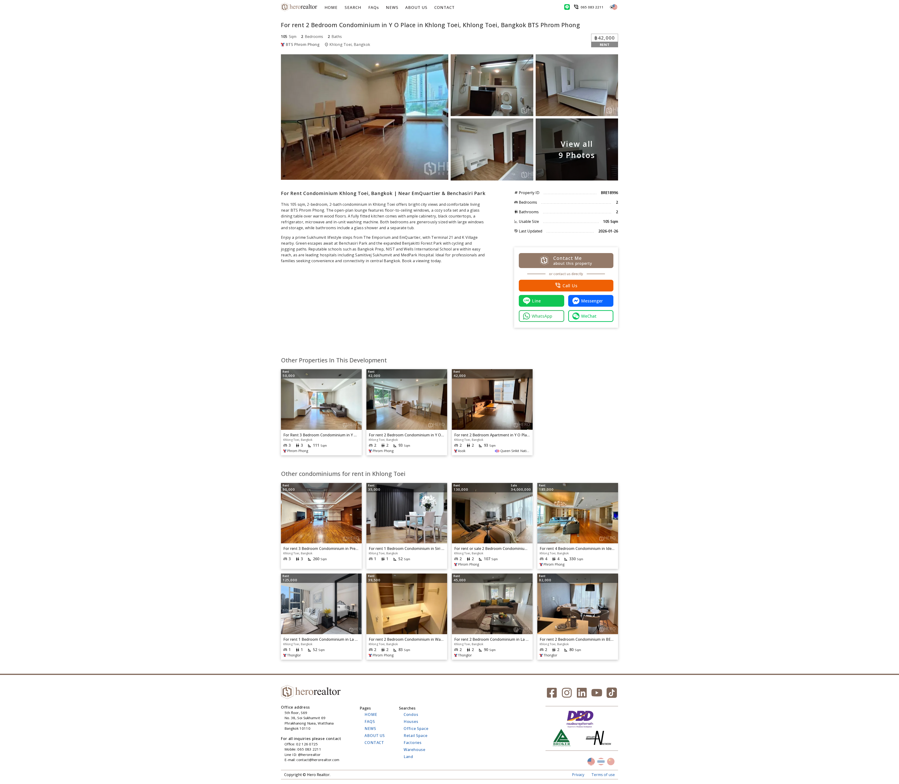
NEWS (392, 7)
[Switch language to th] (601, 761)
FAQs (373, 7)
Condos (411, 714)
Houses (411, 721)
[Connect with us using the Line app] (567, 7)
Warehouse (414, 749)
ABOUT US (416, 7)
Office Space (416, 728)
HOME (331, 7)
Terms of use (603, 774)
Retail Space (415, 735)
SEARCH (353, 7)
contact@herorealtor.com (317, 759)
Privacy (578, 774)
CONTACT (444, 7)
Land (408, 756)
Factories (413, 742)
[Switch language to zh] (611, 761)
